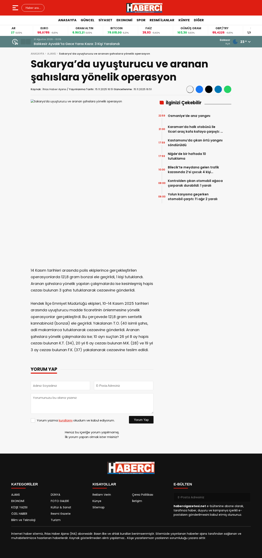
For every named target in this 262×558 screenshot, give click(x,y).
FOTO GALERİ (60, 501)
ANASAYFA (67, 20)
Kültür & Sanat (61, 507)
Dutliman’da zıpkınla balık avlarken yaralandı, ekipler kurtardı (84, 43)
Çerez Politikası (142, 495)
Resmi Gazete (61, 514)
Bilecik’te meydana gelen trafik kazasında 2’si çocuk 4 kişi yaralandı (193, 169)
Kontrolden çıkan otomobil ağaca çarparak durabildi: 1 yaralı (195, 183)
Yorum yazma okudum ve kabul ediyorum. (76, 420)
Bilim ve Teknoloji (23, 520)
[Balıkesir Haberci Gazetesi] (144, 7)
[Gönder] (246, 497)
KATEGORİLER (24, 484)
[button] (23, 41)
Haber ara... (33, 7)
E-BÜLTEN (183, 484)
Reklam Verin (102, 495)
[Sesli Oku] (190, 89)
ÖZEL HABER (19, 514)
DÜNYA (55, 495)
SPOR (141, 20)
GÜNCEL (87, 20)
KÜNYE (184, 20)
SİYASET (105, 20)
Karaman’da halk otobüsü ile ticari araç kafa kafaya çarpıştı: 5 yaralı (195, 129)
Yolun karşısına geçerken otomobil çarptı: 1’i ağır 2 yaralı (192, 196)
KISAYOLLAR (104, 484)
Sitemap (99, 507)
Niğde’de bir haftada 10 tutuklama (187, 156)
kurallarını (65, 420)
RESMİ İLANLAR (162, 20)
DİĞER (199, 20)
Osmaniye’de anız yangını (189, 116)
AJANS (51, 54)
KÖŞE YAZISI (19, 507)
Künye (97, 501)
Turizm (56, 520)
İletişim (137, 501)
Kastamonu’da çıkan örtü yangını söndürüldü (195, 142)
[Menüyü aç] (15, 8)
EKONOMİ (124, 20)
